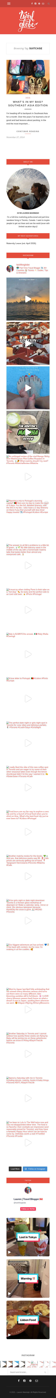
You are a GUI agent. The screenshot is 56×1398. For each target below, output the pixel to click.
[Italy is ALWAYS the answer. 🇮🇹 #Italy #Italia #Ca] (28, 654)
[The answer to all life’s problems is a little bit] (28, 565)
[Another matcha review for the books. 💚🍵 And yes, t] (28, 876)
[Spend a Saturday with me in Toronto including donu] (28, 1098)
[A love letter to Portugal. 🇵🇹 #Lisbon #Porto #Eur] (28, 698)
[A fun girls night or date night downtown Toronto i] (28, 920)
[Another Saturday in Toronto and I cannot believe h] (28, 1053)
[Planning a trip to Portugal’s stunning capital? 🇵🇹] (28, 521)
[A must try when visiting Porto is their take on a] (28, 609)
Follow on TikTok (28, 1209)
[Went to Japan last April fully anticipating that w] (28, 1009)
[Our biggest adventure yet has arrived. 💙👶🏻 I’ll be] (28, 965)
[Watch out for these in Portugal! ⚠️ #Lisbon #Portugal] (28, 1278)
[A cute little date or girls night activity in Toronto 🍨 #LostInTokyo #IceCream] (28, 1237)
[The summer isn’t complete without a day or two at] (28, 299)
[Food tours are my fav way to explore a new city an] (28, 831)
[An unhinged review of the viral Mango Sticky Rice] (28, 476)
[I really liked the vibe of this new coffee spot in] (28, 787)
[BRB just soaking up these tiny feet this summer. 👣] (28, 387)
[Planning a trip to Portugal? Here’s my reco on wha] (28, 343)
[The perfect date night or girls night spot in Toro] (28, 743)
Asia (28, 98)
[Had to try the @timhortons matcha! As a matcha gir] (28, 432)
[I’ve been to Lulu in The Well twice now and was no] (28, 1142)
